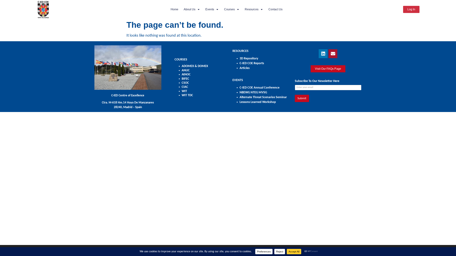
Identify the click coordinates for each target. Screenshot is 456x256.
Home (174, 9)
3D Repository (249, 58)
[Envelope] (332, 53)
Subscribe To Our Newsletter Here (317, 81)
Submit (301, 98)
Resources (251, 9)
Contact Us (275, 9)
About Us (189, 9)
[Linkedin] (323, 53)
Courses (229, 9)
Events (209, 9)
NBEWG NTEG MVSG (253, 92)
